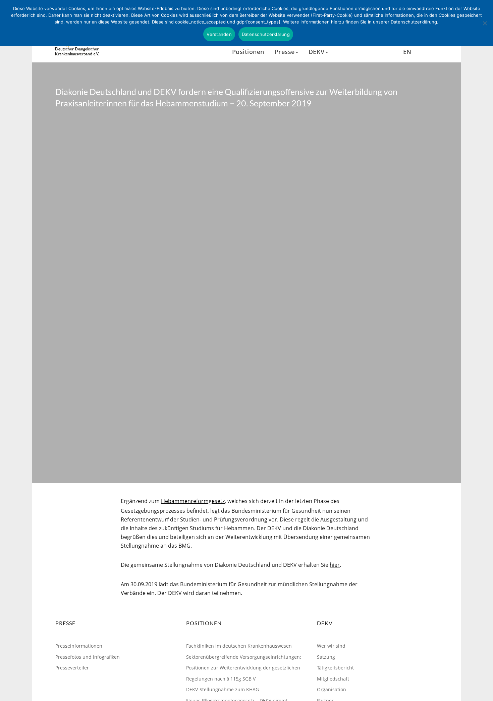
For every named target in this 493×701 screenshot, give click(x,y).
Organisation (331, 689)
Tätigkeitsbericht (335, 667)
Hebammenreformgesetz (193, 501)
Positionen (248, 51)
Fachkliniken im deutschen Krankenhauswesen (239, 646)
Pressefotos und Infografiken (87, 657)
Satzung (326, 657)
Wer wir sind (331, 646)
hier (335, 564)
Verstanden (219, 34)
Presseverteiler (72, 667)
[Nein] (484, 23)
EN (407, 51)
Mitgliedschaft (333, 678)
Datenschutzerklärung (266, 34)
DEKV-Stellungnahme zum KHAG (222, 689)
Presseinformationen (78, 646)
